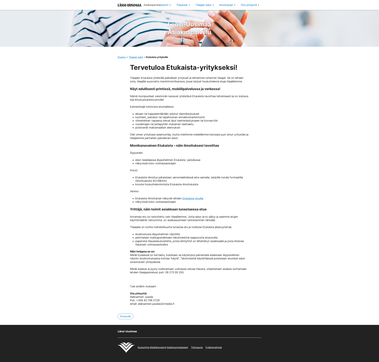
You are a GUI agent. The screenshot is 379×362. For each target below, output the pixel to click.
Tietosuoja (197, 347)
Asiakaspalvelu (189, 28)
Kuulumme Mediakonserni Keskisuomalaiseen (163, 347)
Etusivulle (125, 316)
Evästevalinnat (214, 347)
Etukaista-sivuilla (192, 198)
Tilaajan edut (136, 57)
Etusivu (122, 57)
